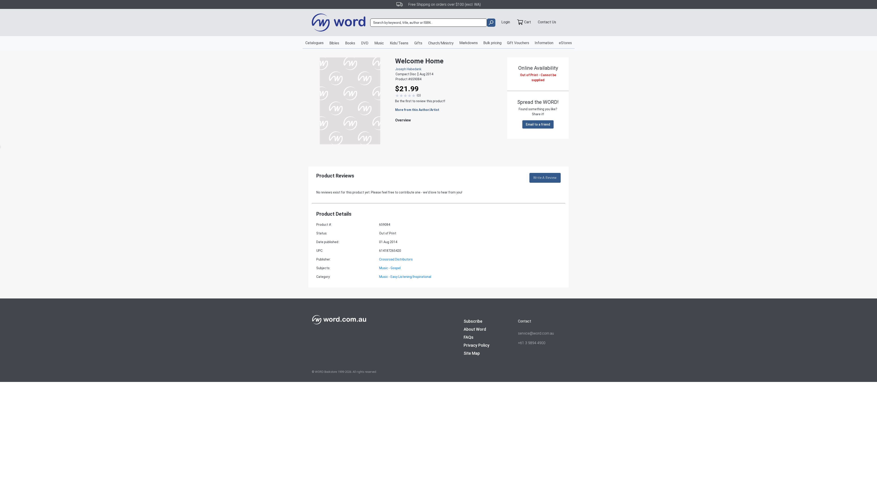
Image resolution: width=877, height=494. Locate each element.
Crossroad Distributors (396, 259)
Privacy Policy (476, 345)
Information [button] (544, 43)
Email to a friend (538, 124)
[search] (491, 23)
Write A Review (545, 178)
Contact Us (547, 22)
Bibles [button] (334, 43)
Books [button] (350, 43)
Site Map (472, 353)
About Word (475, 329)
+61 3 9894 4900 (531, 343)
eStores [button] (565, 43)
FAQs (468, 337)
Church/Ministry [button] (441, 43)
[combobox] (428, 23)
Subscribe (473, 321)
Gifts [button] (418, 43)
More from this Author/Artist (417, 110)
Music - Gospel (390, 268)
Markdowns (468, 43)
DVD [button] (364, 43)
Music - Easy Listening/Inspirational (405, 277)
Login (505, 22)
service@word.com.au (536, 333)
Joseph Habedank (408, 69)
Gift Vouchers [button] (518, 43)
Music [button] (379, 43)
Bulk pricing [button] (492, 43)
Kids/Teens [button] (399, 43)
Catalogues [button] (314, 43)
